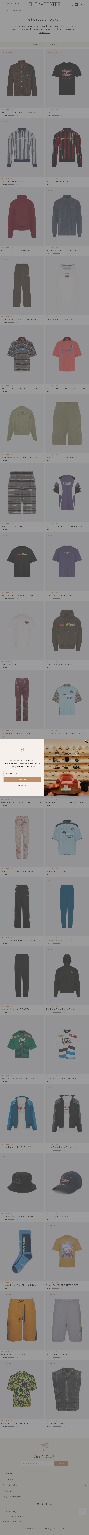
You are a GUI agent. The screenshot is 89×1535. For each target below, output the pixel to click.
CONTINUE (22, 779)
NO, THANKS (22, 785)
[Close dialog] (86, 741)
